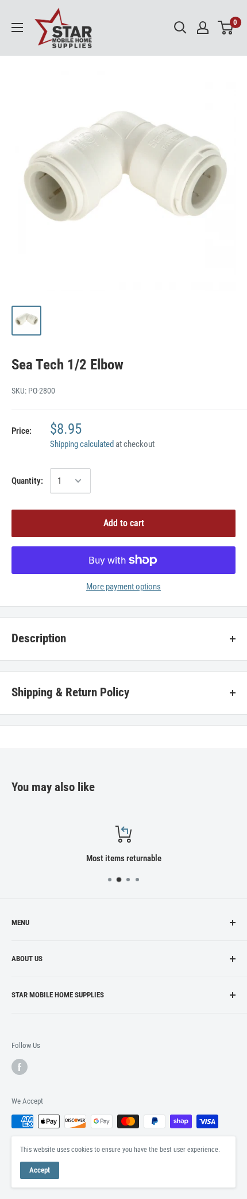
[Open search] (180, 27)
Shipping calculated (82, 444)
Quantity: (27, 481)
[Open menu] (17, 27)
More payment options (123, 586)
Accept (39, 1170)
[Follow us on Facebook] (19, 1067)
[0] (226, 27)
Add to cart (123, 523)
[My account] (203, 27)
